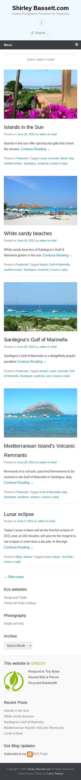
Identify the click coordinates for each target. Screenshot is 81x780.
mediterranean (13, 163)
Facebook (41, 22)
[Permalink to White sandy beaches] (40, 200)
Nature (27, 556)
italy (71, 158)
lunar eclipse (52, 556)
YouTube (67, 556)
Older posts (14, 577)
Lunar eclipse (19, 514)
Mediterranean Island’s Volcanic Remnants (34, 727)
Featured (22, 158)
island (63, 158)
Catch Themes (55, 773)
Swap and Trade (15, 597)
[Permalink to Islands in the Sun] (40, 94)
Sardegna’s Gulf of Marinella (35, 340)
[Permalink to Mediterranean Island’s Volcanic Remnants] (40, 412)
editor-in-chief (48, 134)
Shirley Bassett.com (40, 8)
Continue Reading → (35, 149)
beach (44, 264)
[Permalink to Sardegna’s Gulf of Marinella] (40, 306)
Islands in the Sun (24, 127)
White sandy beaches (28, 233)
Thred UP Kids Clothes (20, 603)
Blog (19, 556)
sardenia (43, 163)
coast (43, 158)
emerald (53, 158)
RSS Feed (40, 754)
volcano (35, 496)
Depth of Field (14, 623)
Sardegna (30, 163)
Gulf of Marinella (59, 264)
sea (48, 375)
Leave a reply (59, 163)
